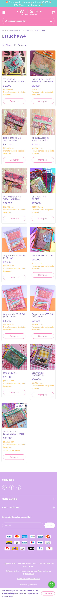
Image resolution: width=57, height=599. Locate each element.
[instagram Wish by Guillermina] (4, 487)
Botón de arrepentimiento (28, 578)
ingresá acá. (28, 573)
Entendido (48, 593)
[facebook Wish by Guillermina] (11, 487)
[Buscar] (51, 20)
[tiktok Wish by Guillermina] (19, 487)
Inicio (4, 30)
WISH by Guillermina (17, 30)
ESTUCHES (30, 30)
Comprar (14, 101)
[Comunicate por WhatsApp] (51, 584)
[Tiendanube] (28, 585)
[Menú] (3, 12)
